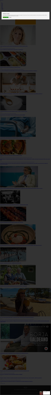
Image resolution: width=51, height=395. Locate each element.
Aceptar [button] (4, 17)
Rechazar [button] (7, 17)
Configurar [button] (10, 17)
